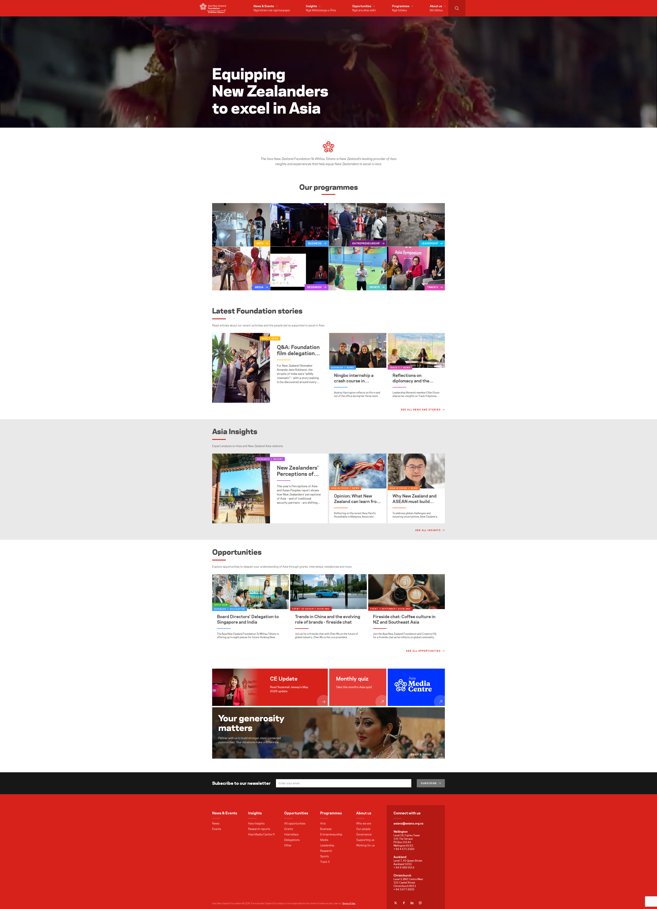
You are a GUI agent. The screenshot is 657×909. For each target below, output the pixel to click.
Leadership (327, 845)
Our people (363, 829)
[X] (396, 903)
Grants (288, 829)
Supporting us (365, 840)
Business (325, 829)
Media (324, 840)
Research (326, 851)
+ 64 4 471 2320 (404, 849)
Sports (324, 856)
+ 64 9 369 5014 (404, 867)
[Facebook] (404, 903)
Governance (364, 834)
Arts (323, 823)
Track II (325, 862)
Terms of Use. (349, 903)
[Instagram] (420, 903)
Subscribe (429, 783)
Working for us (365, 845)
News (215, 823)
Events (216, 829)
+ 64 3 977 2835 (404, 889)
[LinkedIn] (412, 903)
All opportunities (294, 823)
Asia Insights (256, 823)
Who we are (363, 823)
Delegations (291, 840)
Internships (291, 834)
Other (288, 845)
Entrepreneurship (331, 834)
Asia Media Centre (260, 834)
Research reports (259, 829)
